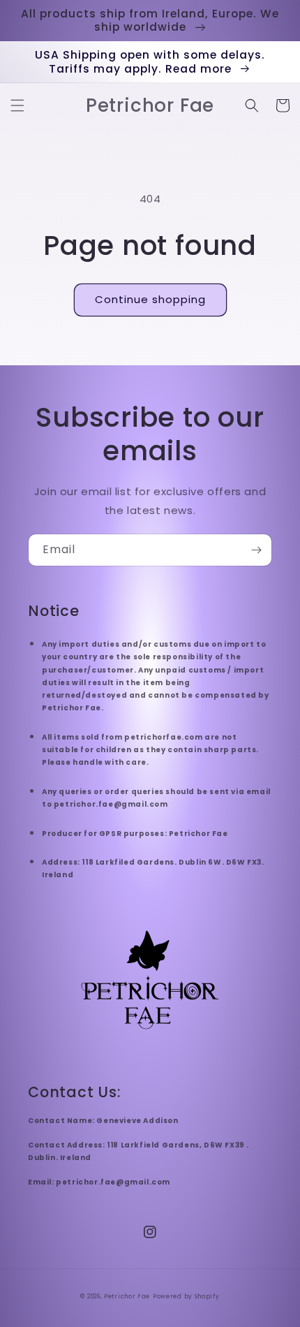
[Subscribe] (256, 550)
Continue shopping (150, 299)
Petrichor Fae (127, 1296)
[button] (17, 105)
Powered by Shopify (186, 1296)
